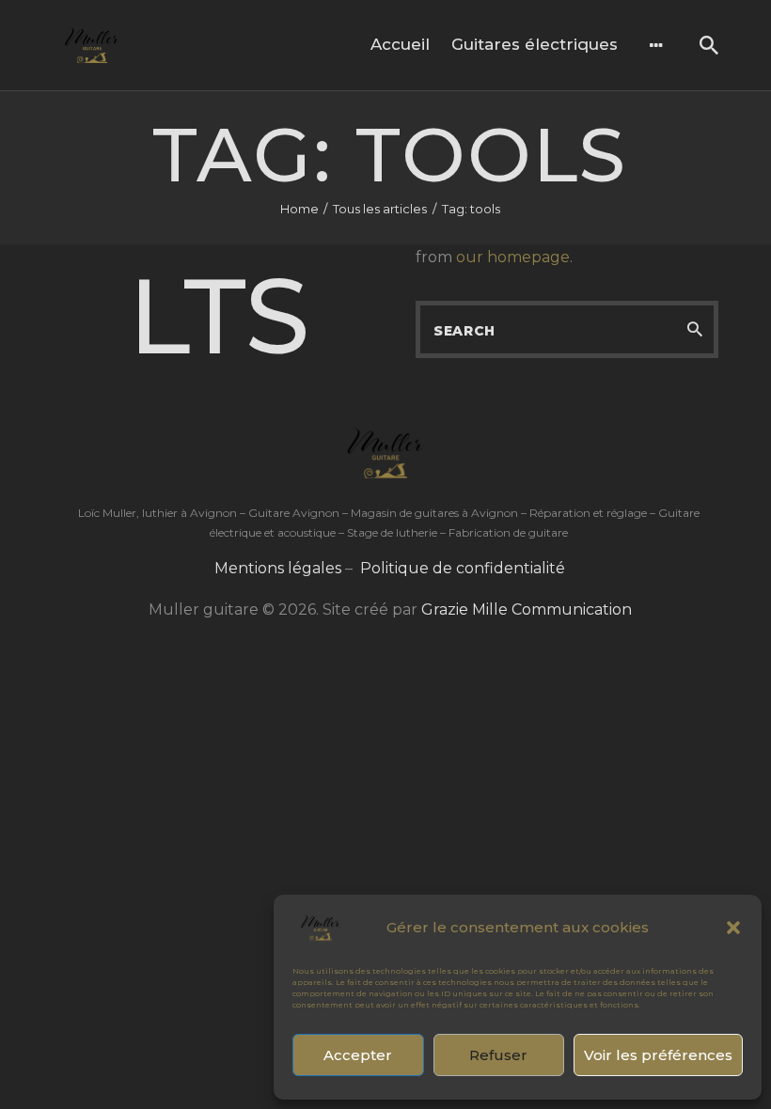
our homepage (513, 257)
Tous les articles (380, 208)
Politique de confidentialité (462, 568)
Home (299, 208)
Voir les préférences (658, 1055)
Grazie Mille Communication (526, 609)
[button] (733, 927)
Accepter (357, 1055)
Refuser (498, 1055)
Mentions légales (277, 568)
